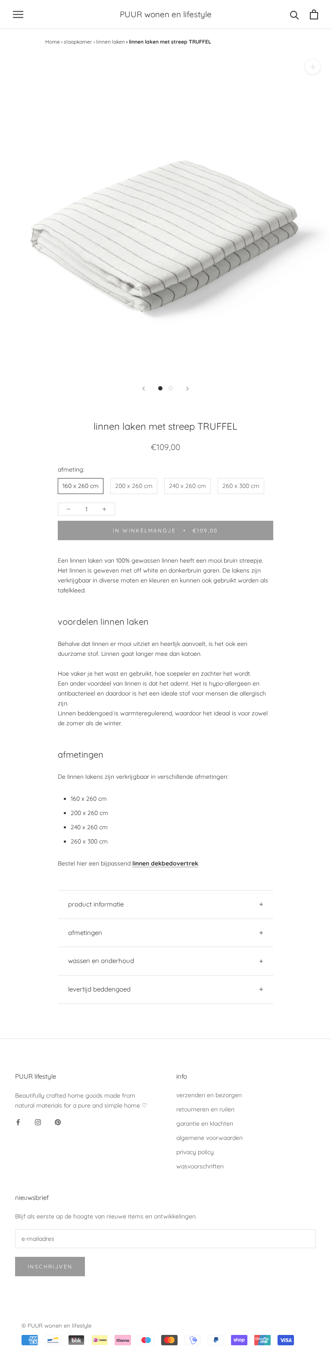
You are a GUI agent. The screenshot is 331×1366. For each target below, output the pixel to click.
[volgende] (187, 388)
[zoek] (294, 14)
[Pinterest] (58, 1122)
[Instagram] (38, 1122)
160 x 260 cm (80, 486)
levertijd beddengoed (99, 989)
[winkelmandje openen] (314, 14)
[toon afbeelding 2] (171, 388)
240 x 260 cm (187, 486)
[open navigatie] (18, 14)
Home (52, 41)
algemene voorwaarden (209, 1138)
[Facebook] (18, 1122)
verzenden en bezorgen (209, 1095)
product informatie (96, 904)
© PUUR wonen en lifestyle (56, 1325)
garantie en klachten (204, 1123)
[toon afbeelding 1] (160, 388)
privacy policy (195, 1152)
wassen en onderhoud (101, 961)
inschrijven (50, 1266)
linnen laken (110, 41)
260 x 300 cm (240, 486)
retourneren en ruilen (205, 1109)
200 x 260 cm (134, 486)
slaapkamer (78, 41)
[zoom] (312, 66)
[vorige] (143, 388)
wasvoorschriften (200, 1166)
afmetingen (85, 933)
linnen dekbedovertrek (165, 863)
